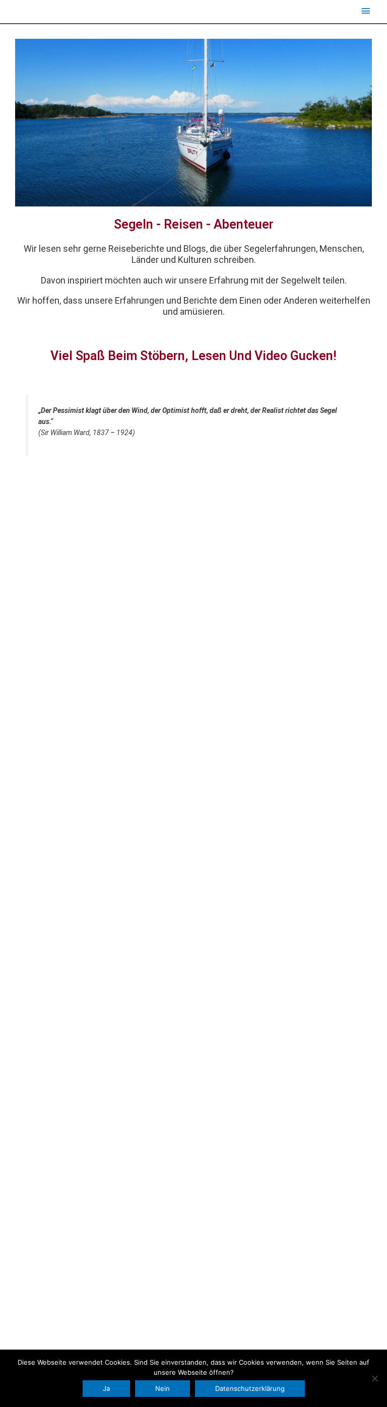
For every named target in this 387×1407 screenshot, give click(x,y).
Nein (162, 1388)
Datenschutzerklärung (250, 1388)
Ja (106, 1388)
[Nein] (374, 1378)
